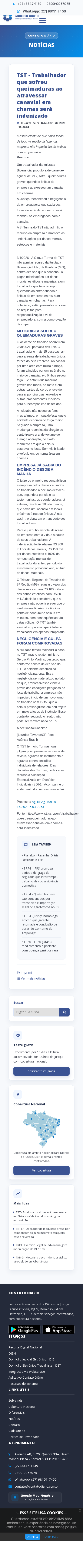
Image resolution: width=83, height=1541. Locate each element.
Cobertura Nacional (22, 1407)
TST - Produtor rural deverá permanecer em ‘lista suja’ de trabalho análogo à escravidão (40, 1216)
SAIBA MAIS (51, 1537)
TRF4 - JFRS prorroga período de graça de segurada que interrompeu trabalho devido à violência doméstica (40, 876)
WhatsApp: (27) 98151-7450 (44, 11)
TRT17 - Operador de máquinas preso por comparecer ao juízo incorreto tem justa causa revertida (41, 1233)
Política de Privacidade (24, 1437)
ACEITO (32, 1537)
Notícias (14, 1419)
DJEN (12, 1353)
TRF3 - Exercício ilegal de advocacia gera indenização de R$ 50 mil (40, 1247)
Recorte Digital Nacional (25, 1347)
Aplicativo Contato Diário (26, 1377)
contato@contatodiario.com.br (36, 1486)
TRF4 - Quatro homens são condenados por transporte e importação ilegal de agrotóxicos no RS (40, 900)
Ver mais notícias (33, 978)
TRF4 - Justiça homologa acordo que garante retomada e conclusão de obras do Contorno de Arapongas (40, 924)
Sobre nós (16, 1400)
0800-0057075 (58, 3)
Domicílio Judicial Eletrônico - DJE (31, 1359)
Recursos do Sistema (23, 1384)
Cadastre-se (17, 1431)
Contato (14, 1425)
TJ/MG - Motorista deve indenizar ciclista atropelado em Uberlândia (40, 1259)
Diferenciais (17, 1413)
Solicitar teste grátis (41, 1071)
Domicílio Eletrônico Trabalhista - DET (35, 1365)
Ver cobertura (41, 1170)
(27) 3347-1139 (29, 3)
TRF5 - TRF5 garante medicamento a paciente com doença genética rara (40, 946)
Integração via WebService (27, 1372)
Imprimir (26, 972)
